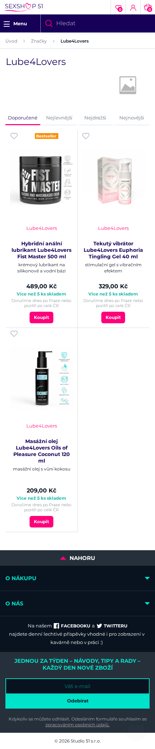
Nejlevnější (59, 118)
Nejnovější (131, 118)
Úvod (11, 41)
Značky (39, 41)
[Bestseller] (41, 180)
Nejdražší (95, 118)
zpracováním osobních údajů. (77, 724)
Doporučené (22, 118)
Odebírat (78, 701)
